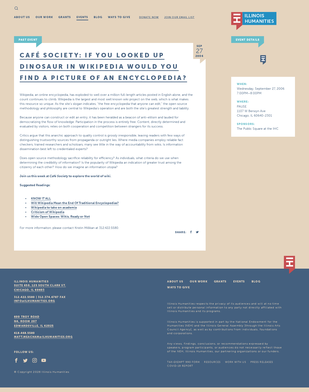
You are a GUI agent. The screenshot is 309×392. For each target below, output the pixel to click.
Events (82, 17)
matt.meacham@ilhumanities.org (43, 336)
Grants (64, 17)
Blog (98, 17)
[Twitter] (27, 361)
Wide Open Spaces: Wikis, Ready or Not (60, 216)
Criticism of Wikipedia (47, 212)
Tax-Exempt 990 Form (183, 362)
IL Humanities (253, 21)
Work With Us (235, 362)
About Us (22, 17)
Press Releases (261, 362)
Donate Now (149, 17)
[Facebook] (18, 361)
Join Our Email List (179, 17)
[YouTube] (45, 361)
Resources (212, 362)
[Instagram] (36, 361)
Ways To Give (119, 17)
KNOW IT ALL (41, 198)
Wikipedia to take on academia (54, 207)
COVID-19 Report (180, 365)
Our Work (44, 17)
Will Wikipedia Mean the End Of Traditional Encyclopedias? (75, 203)
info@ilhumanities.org (34, 301)
